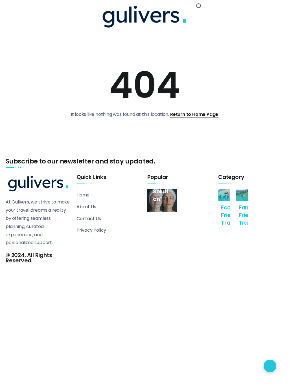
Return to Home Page (194, 114)
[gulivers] (144, 15)
